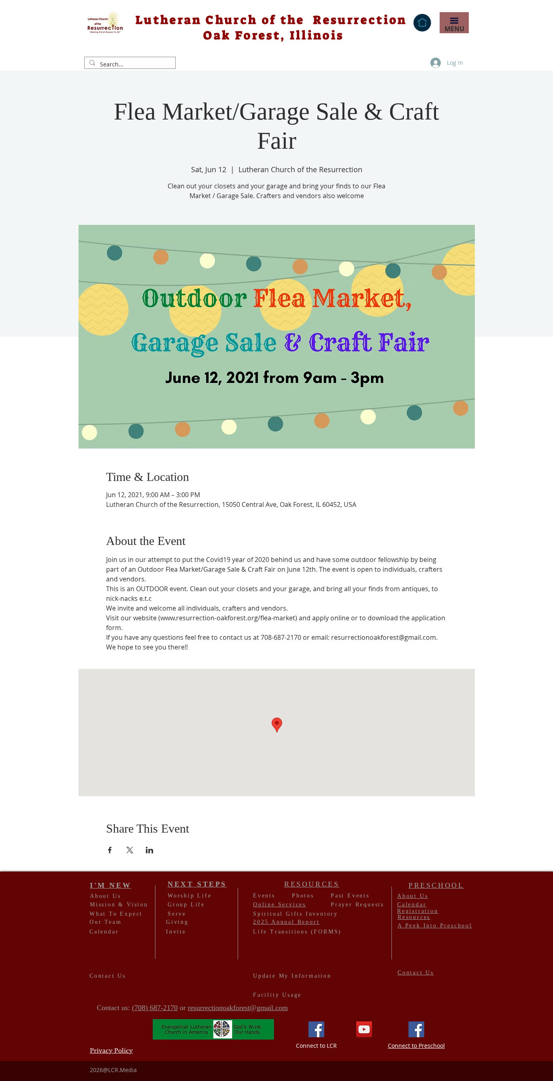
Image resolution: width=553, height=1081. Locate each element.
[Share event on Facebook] (110, 850)
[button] (454, 21)
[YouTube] (364, 1029)
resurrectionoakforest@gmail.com (238, 1008)
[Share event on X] (130, 850)
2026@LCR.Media (113, 1070)
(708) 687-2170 (155, 1008)
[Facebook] (316, 1029)
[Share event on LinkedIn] (149, 850)
